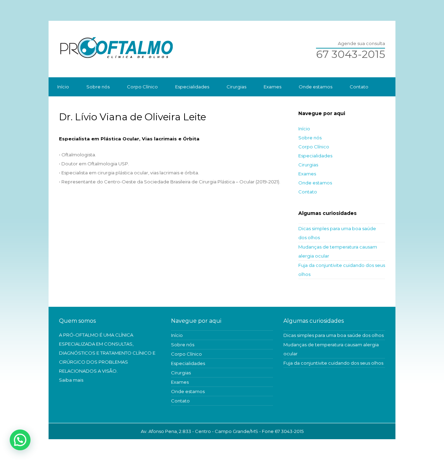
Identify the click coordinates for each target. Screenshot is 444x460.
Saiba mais (71, 380)
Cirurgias (236, 86)
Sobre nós (98, 86)
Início (63, 86)
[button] (20, 439)
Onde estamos (315, 86)
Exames (272, 86)
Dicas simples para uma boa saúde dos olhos (333, 335)
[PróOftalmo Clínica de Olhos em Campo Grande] (222, 49)
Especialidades (192, 86)
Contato (359, 86)
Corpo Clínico (142, 86)
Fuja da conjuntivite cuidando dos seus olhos (333, 363)
